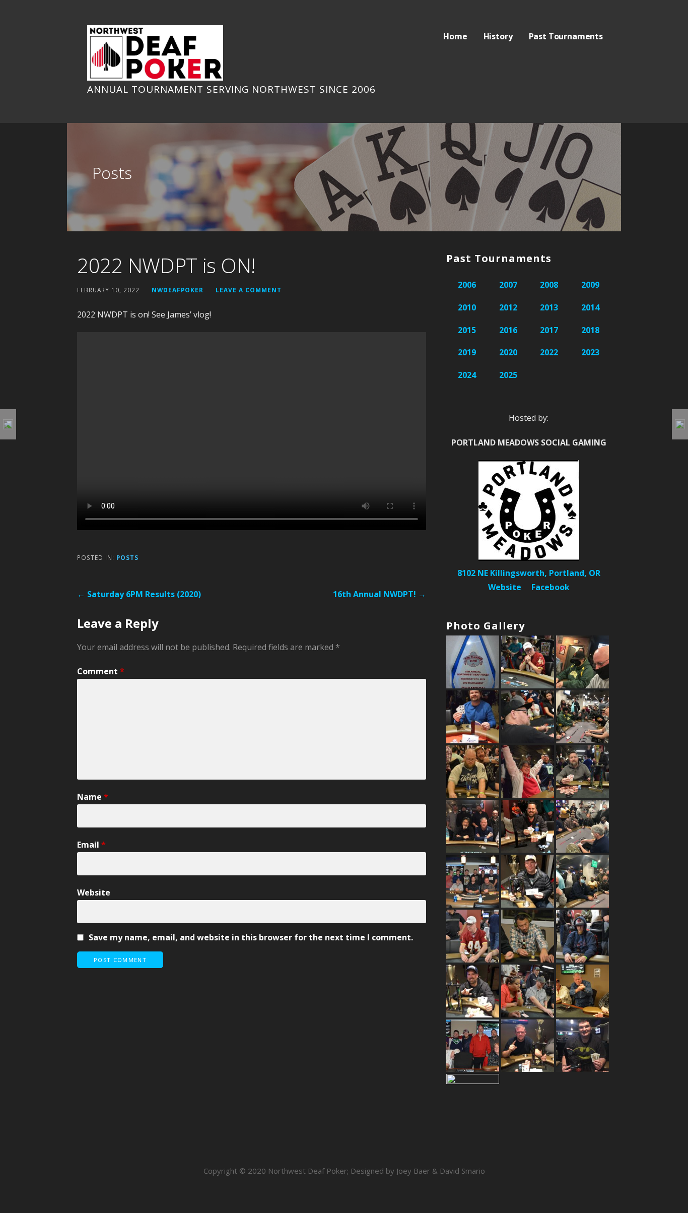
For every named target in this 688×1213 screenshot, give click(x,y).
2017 (549, 330)
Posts (127, 557)
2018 (590, 330)
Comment (100, 671)
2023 (590, 352)
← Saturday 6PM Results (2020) (139, 594)
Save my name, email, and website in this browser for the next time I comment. (251, 937)
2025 (508, 374)
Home (455, 36)
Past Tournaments (566, 36)
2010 (467, 307)
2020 (508, 352)
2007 (508, 284)
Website (93, 892)
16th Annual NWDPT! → (379, 594)
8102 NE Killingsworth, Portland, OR (528, 573)
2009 (590, 284)
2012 (508, 307)
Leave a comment (249, 290)
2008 (549, 284)
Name (92, 796)
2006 (467, 284)
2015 (467, 330)
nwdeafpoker (177, 290)
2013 (549, 307)
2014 (590, 307)
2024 (467, 374)
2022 (549, 352)
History (498, 36)
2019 (467, 352)
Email (91, 844)
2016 (508, 330)
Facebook (550, 587)
